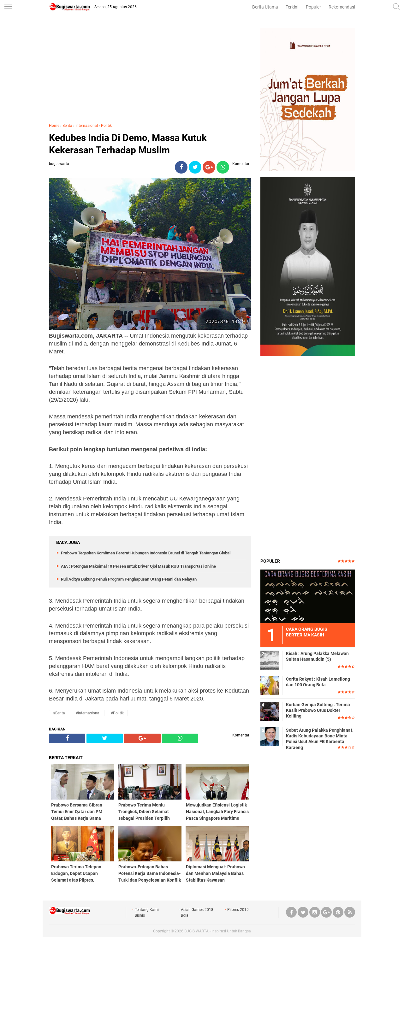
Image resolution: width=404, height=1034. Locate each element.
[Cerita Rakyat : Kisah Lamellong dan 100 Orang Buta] (269, 685)
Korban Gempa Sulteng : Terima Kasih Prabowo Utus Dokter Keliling (318, 710)
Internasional (86, 125)
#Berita (59, 713)
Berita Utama (265, 6)
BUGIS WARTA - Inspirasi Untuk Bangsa (217, 931)
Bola (184, 915)
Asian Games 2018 (197, 909)
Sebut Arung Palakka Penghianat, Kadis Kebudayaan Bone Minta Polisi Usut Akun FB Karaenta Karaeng (319, 739)
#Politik (117, 713)
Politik (106, 125)
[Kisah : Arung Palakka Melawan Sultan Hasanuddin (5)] (269, 660)
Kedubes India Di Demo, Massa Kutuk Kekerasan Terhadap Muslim (128, 144)
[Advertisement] (150, 72)
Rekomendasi (342, 6)
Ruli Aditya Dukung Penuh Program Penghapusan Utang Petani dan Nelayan (129, 579)
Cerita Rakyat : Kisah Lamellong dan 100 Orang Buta (318, 682)
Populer (313, 6)
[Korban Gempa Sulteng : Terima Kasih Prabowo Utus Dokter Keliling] (269, 711)
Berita (67, 125)
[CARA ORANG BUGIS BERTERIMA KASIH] (307, 596)
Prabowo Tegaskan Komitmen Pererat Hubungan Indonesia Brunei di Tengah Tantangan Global (145, 553)
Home (54, 125)
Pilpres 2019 (238, 909)
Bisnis (140, 915)
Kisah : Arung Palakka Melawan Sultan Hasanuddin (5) (317, 656)
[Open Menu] (8, 7)
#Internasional (88, 713)
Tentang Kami (147, 909)
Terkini (292, 6)
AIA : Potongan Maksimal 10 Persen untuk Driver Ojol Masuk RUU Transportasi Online (138, 566)
